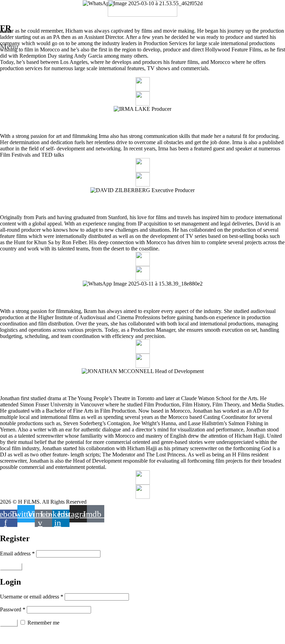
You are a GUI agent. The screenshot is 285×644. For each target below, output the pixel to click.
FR (5, 28)
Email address (17, 553)
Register (11, 566)
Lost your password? (23, 635)
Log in (9, 623)
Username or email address (31, 597)
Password (12, 609)
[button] (142, 46)
